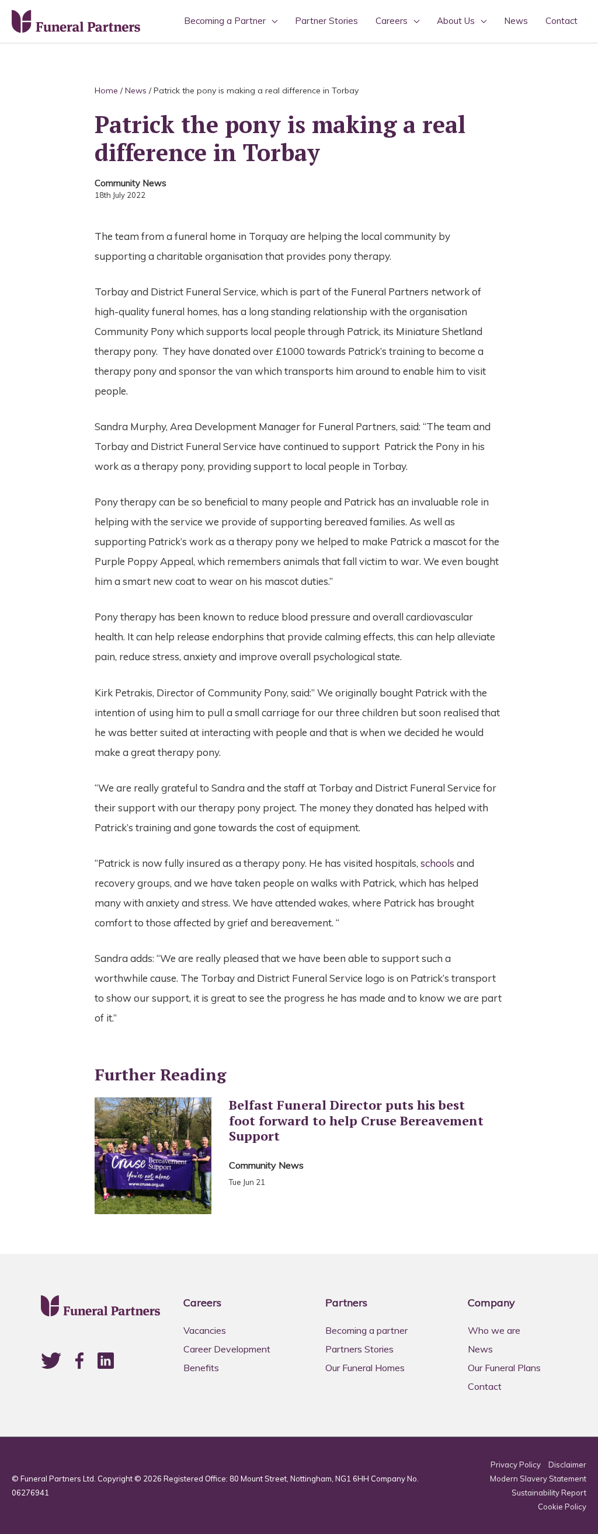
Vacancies (204, 1330)
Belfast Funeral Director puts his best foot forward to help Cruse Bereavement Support (356, 1120)
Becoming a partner (366, 1330)
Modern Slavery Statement (538, 1478)
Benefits (201, 1367)
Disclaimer (567, 1464)
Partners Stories (359, 1349)
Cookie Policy (562, 1506)
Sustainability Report (549, 1492)
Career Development (226, 1349)
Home (106, 90)
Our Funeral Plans (504, 1367)
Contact (561, 20)
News (516, 20)
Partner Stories (326, 20)
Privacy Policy (516, 1464)
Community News (130, 183)
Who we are (494, 1330)
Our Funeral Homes (365, 1367)
